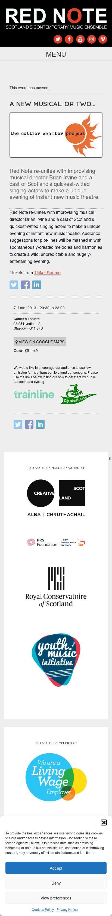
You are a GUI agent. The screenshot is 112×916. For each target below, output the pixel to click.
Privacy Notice (67, 909)
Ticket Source (47, 272)
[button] (104, 822)
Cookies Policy (43, 909)
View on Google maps (41, 341)
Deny (56, 883)
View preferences (56, 898)
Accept (56, 868)
